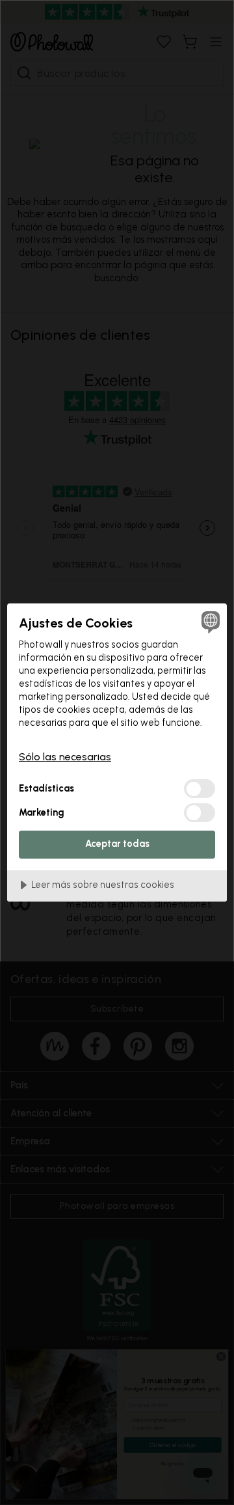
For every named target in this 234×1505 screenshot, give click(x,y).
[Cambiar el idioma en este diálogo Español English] (208, 621)
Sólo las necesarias (65, 757)
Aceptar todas (117, 843)
